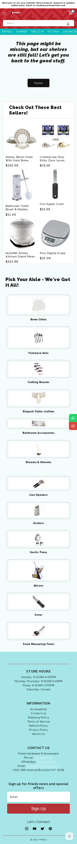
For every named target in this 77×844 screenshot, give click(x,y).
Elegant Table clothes (38, 411)
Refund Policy (38, 725)
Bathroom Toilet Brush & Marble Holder (17, 207)
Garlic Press (38, 552)
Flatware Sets (38, 353)
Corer (38, 614)
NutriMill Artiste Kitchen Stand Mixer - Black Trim (21, 254)
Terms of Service (38, 721)
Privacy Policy (38, 729)
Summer (21, 31)
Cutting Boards (38, 382)
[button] (4, 14)
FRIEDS (43, 840)
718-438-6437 (43, 757)
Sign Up (38, 808)
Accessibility (38, 709)
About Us (38, 734)
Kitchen (53, 31)
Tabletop (37, 31)
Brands (7, 31)
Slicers (38, 585)
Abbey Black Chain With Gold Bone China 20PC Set (19, 158)
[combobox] (38, 23)
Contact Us (38, 713)
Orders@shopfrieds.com (43, 766)
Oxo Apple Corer (52, 204)
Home (38, 83)
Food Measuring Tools (38, 644)
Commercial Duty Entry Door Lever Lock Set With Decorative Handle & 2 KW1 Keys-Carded (55, 158)
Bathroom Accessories (38, 433)
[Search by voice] (69, 25)
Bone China (38, 319)
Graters (38, 523)
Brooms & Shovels (38, 462)
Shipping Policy (38, 717)
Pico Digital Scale (53, 253)
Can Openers (38, 495)
